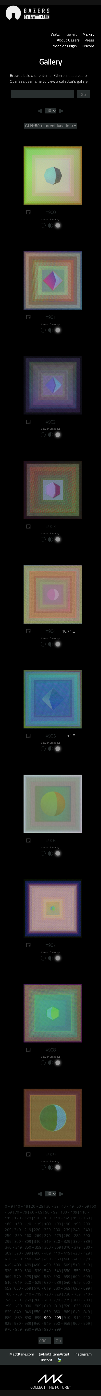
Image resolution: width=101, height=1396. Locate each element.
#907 (50, 945)
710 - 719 (33, 1294)
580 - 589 (42, 1276)
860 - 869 (61, 1312)
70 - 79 (21, 1212)
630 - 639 (52, 1282)
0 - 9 (9, 1206)
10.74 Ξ (68, 631)
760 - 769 (42, 1300)
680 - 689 (61, 1288)
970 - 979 (13, 1329)
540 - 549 (52, 1271)
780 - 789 (81, 1300)
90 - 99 (51, 1212)
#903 (50, 526)
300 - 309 (22, 1241)
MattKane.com (21, 1354)
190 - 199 (72, 1224)
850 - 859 (42, 1312)
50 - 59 (82, 1206)
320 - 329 (61, 1241)
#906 (50, 840)
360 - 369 (52, 1247)
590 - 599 (61, 1276)
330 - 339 (81, 1241)
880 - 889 (13, 1317)
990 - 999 (52, 1329)
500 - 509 (61, 1265)
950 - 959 (61, 1323)
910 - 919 (72, 1317)
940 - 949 (42, 1323)
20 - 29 (37, 1206)
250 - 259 (13, 1235)
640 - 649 (72, 1282)
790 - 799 (13, 1306)
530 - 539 (33, 1271)
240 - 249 (81, 1230)
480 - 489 (22, 1265)
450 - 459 (52, 1259)
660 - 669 (22, 1288)
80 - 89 (36, 1212)
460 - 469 (72, 1259)
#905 (50, 735)
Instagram (83, 1354)
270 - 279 (52, 1235)
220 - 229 (42, 1230)
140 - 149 (61, 1218)
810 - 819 (52, 1306)
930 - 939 (22, 1323)
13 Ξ (71, 736)
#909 (50, 1154)
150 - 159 (81, 1218)
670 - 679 (42, 1288)
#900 (50, 212)
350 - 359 (33, 1247)
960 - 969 (81, 1323)
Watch (56, 34)
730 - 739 (72, 1294)
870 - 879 (81, 1312)
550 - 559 (72, 1271)
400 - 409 (42, 1253)
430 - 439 (13, 1259)
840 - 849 (22, 1312)
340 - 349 (13, 1247)
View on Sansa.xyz (50, 219)
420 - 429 (81, 1253)
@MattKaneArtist (54, 1354)
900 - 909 (52, 1317)
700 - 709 (13, 1294)
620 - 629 (33, 1282)
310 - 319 (42, 1241)
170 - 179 (33, 1224)
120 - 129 (22, 1218)
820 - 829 (72, 1306)
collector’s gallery (73, 81)
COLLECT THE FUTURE (50, 1387)
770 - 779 (61, 1300)
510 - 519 (81, 1265)
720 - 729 (52, 1294)
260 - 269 (33, 1235)
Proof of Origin (64, 46)
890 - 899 (33, 1317)
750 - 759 (22, 1300)
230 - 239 (61, 1230)
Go (83, 94)
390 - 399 (22, 1253)
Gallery (71, 34)
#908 (50, 1049)
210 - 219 (22, 1230)
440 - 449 (33, 1259)
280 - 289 (72, 1235)
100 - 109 (68, 1212)
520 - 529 (13, 1271)
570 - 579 (22, 1276)
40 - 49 (67, 1206)
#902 (50, 421)
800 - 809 (33, 1306)
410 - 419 (61, 1253)
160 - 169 (13, 1224)
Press (89, 40)
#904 (50, 631)
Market (88, 34)
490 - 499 (42, 1265)
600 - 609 (81, 1276)
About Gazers (68, 40)
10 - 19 (22, 1206)
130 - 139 (42, 1218)
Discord (88, 46)
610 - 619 (13, 1282)
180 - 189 (52, 1224)
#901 (50, 317)
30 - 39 (52, 1206)
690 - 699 (81, 1288)
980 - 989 (33, 1329)
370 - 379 (72, 1247)
